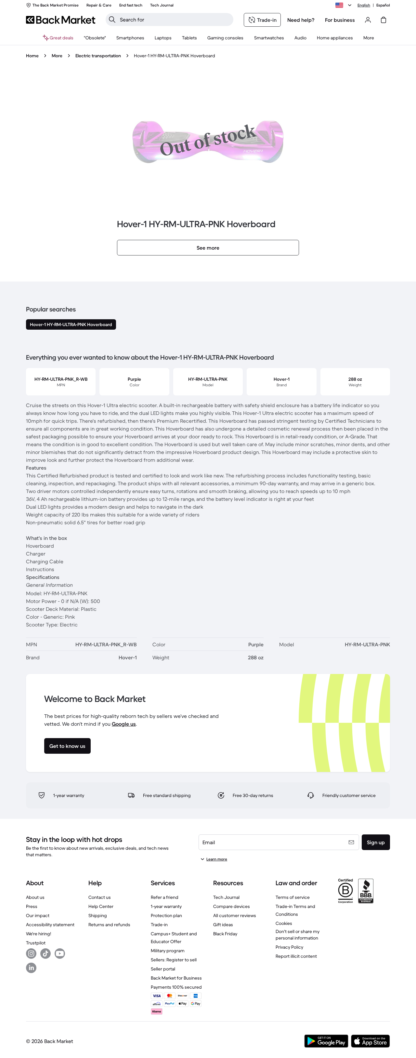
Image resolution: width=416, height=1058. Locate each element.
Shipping (97, 915)
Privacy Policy (289, 947)
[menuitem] (130, 38)
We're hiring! (38, 934)
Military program (168, 951)
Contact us (99, 897)
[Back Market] (60, 20)
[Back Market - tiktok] (45, 953)
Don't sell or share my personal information (297, 934)
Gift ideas (223, 924)
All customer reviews (234, 915)
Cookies (284, 923)
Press (31, 906)
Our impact (37, 915)
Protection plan (166, 915)
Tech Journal (226, 897)
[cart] (383, 19)
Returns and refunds (109, 924)
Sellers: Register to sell (174, 960)
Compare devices (231, 906)
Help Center (100, 906)
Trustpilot (36, 943)
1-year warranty (166, 906)
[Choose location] (344, 5)
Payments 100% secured (176, 987)
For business (340, 20)
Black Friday (225, 934)
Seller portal (163, 969)
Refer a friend (164, 897)
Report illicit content (296, 956)
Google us (124, 724)
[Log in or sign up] (367, 19)
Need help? (301, 20)
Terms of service (293, 897)
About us (35, 897)
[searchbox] (175, 19)
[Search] (112, 19)
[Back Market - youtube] (60, 953)
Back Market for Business (176, 978)
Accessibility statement (50, 924)
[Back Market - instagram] (31, 953)
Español (383, 5)
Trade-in (159, 924)
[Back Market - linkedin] (31, 968)
